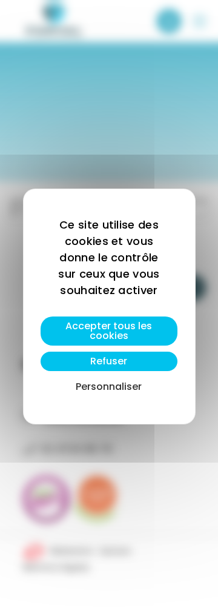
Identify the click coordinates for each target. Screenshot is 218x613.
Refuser (108, 361)
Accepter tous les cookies (108, 331)
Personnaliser (109, 387)
